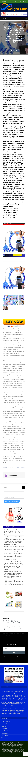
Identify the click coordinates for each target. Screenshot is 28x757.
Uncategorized (4, 735)
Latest (5, 526)
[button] (11, 50)
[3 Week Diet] (14, 14)
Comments (15, 526)
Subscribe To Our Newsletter (11, 501)
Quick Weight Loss (5, 730)
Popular (10, 526)
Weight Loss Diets (5, 737)
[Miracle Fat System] (14, 675)
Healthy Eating (4, 728)
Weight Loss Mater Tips (9, 742)
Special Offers (14, 23)
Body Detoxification (5, 721)
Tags (20, 526)
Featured (3, 726)
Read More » (5, 623)
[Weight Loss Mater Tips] (14, 3)
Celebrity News (5, 723)
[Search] (23, 487)
